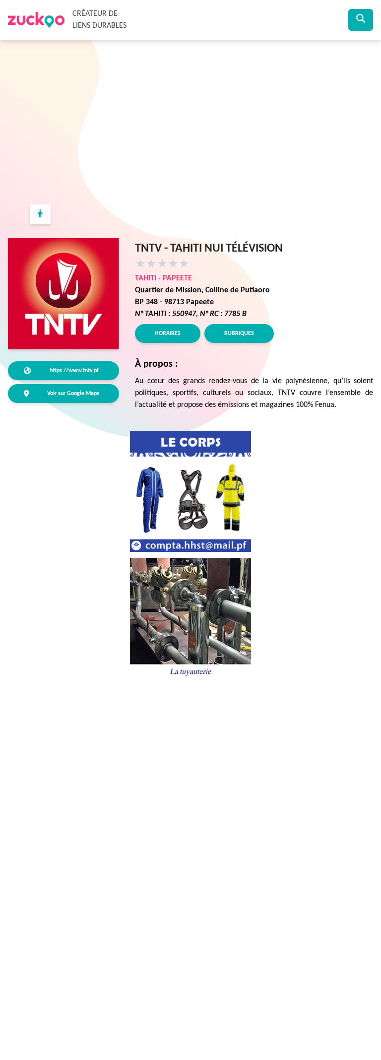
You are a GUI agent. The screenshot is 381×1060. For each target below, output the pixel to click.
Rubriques (239, 333)
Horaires (168, 333)
